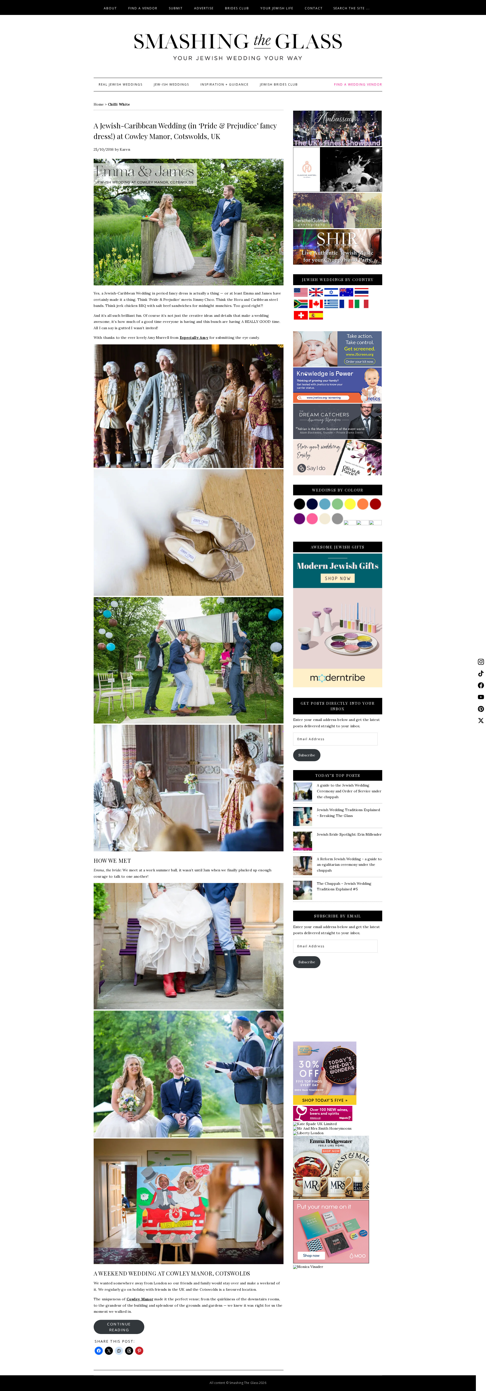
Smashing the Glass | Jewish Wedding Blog (238, 47)
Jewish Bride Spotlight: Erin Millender (349, 834)
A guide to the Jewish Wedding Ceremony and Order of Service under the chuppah (349, 791)
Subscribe (306, 755)
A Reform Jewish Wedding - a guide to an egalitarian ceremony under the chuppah (349, 865)
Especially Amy (194, 337)
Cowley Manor (140, 1299)
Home (99, 104)
